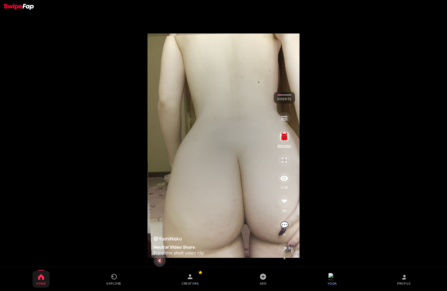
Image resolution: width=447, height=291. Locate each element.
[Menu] (284, 118)
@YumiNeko (168, 239)
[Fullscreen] (284, 160)
